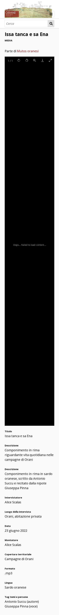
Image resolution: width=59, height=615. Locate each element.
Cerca (51, 23)
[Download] (42, 60)
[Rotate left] (27, 60)
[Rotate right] (19, 60)
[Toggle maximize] (50, 60)
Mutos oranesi (28, 51)
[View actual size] (35, 60)
